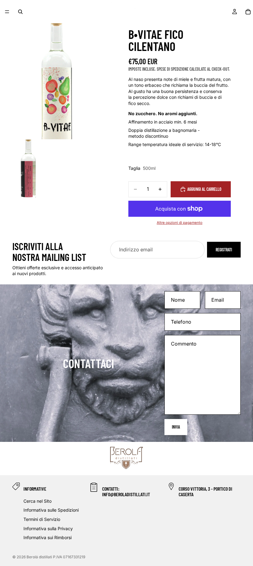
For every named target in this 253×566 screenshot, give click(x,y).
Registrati (224, 249)
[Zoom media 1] (58, 81)
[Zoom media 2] (29, 169)
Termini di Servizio (41, 519)
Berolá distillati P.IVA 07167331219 (56, 557)
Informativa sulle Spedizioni (51, 510)
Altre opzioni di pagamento (179, 222)
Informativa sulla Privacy (48, 528)
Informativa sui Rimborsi (47, 537)
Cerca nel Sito (37, 501)
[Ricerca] (20, 12)
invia (176, 427)
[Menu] (7, 12)
